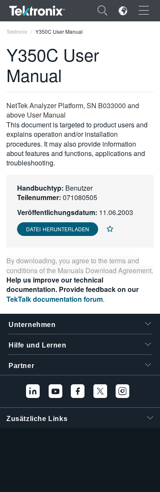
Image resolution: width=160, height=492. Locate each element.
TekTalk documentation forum (54, 299)
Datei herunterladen (57, 229)
